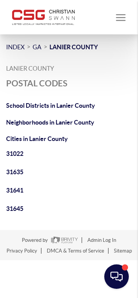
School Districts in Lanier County (50, 105)
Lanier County (73, 47)
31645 (14, 209)
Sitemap (123, 251)
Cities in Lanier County (37, 138)
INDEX (15, 47)
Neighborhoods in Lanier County (50, 122)
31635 (14, 172)
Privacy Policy (22, 251)
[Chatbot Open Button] (116, 276)
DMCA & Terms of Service (75, 251)
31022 (14, 154)
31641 (14, 190)
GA (37, 47)
